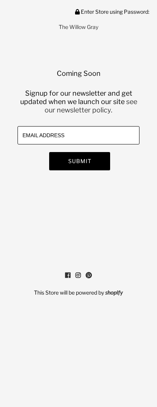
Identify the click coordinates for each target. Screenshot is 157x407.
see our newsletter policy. (91, 106)
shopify (114, 293)
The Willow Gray (78, 27)
